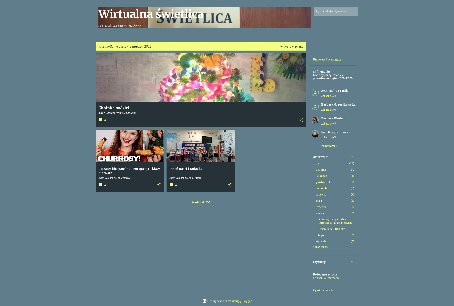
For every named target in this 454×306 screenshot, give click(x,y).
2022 (316, 163)
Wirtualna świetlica (151, 14)
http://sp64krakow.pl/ (326, 278)
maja (319, 200)
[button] (301, 120)
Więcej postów (201, 202)
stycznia (321, 241)
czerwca (321, 194)
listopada (321, 176)
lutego (320, 235)
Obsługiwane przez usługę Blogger (229, 301)
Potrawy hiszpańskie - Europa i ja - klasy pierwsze (335, 221)
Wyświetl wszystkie (291, 47)
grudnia (321, 169)
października (324, 182)
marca (320, 213)
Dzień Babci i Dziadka (332, 229)
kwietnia (321, 207)
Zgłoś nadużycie (323, 290)
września (321, 188)
